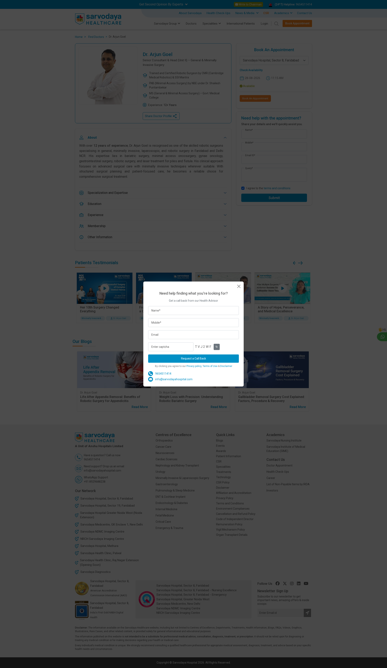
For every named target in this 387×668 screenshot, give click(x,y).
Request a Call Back (193, 358)
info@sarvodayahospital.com (173, 379)
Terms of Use (210, 366)
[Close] (238, 286)
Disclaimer (226, 366)
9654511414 (163, 373)
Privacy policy (193, 366)
